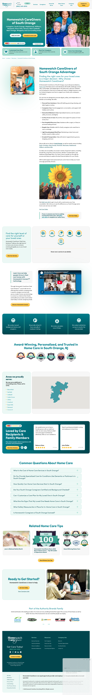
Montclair (59, 145)
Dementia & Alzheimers (36, 648)
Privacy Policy (10, 681)
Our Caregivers (48, 641)
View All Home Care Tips (46, 560)
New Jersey (14, 58)
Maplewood (72, 145)
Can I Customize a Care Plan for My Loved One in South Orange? (39, 495)
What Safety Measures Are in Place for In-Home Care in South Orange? (41, 507)
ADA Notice (9, 677)
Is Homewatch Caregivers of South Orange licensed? (34, 512)
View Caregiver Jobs (23, 591)
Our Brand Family (62, 646)
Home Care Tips (48, 643)
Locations (8, 58)
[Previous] (43, 624)
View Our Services (12, 255)
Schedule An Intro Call (30, 35)
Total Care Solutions (36, 643)
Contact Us (60, 648)
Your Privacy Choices (11, 685)
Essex (40, 145)
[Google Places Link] (10, 652)
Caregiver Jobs (38, 44)
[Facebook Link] (13, 652)
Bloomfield (10, 389)
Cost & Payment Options (50, 648)
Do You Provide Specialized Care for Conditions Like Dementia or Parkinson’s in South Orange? (44, 477)
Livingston (45, 145)
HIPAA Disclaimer (10, 679)
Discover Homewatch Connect (20, 304)
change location (27, 3)
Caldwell (9, 394)
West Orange (52, 145)
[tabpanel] (18, 619)
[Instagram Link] (20, 652)
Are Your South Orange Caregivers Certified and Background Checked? (41, 489)
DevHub (14, 688)
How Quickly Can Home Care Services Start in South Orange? (37, 484)
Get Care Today (43, 209)
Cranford (10, 402)
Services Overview (35, 641)
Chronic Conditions (36, 646)
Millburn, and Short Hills (46, 147)
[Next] (48, 624)
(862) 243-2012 (21, 6)
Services (35, 4)
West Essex (66, 145)
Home (3, 58)
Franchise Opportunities (63, 643)
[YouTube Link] (15, 652)
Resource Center (48, 646)
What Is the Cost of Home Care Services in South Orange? (36, 470)
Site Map (9, 675)
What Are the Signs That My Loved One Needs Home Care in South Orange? (43, 501)
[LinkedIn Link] (18, 652)
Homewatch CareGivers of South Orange (26, 58)
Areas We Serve (51, 4)
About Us (60, 641)
